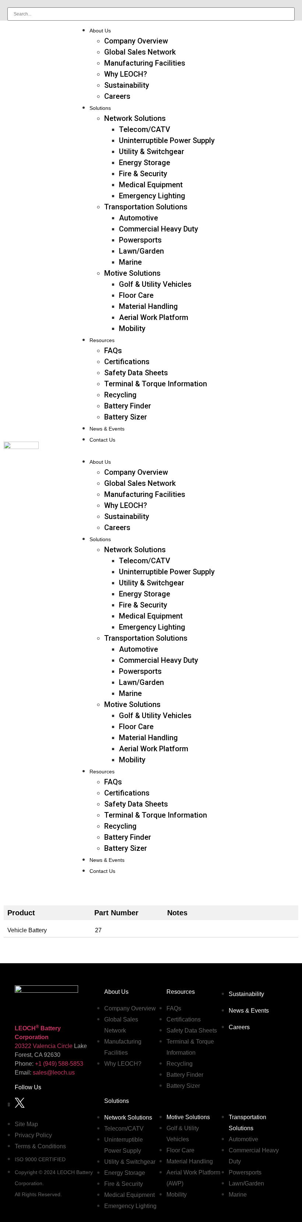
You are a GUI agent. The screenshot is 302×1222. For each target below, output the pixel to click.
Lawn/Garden (141, 251)
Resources (102, 340)
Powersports (140, 240)
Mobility (132, 328)
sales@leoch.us (53, 1072)
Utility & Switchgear (151, 151)
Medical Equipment (151, 184)
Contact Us (102, 440)
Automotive (138, 217)
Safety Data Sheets (136, 372)
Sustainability (126, 85)
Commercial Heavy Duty (158, 228)
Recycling (120, 394)
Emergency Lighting (152, 195)
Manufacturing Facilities (144, 63)
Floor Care (136, 295)
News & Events (106, 429)
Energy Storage (144, 162)
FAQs (113, 350)
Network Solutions (135, 118)
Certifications (127, 361)
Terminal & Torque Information (155, 383)
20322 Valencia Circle (44, 1046)
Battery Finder (127, 405)
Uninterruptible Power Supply (167, 140)
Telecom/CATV (144, 129)
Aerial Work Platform (153, 317)
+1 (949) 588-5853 (59, 1064)
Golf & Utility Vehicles (155, 284)
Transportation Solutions (145, 206)
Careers (117, 96)
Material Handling (148, 306)
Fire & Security (143, 173)
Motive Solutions (132, 273)
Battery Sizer (125, 416)
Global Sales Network (140, 52)
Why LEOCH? (125, 74)
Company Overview (136, 40)
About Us (100, 31)
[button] (186, 450)
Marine (130, 262)
